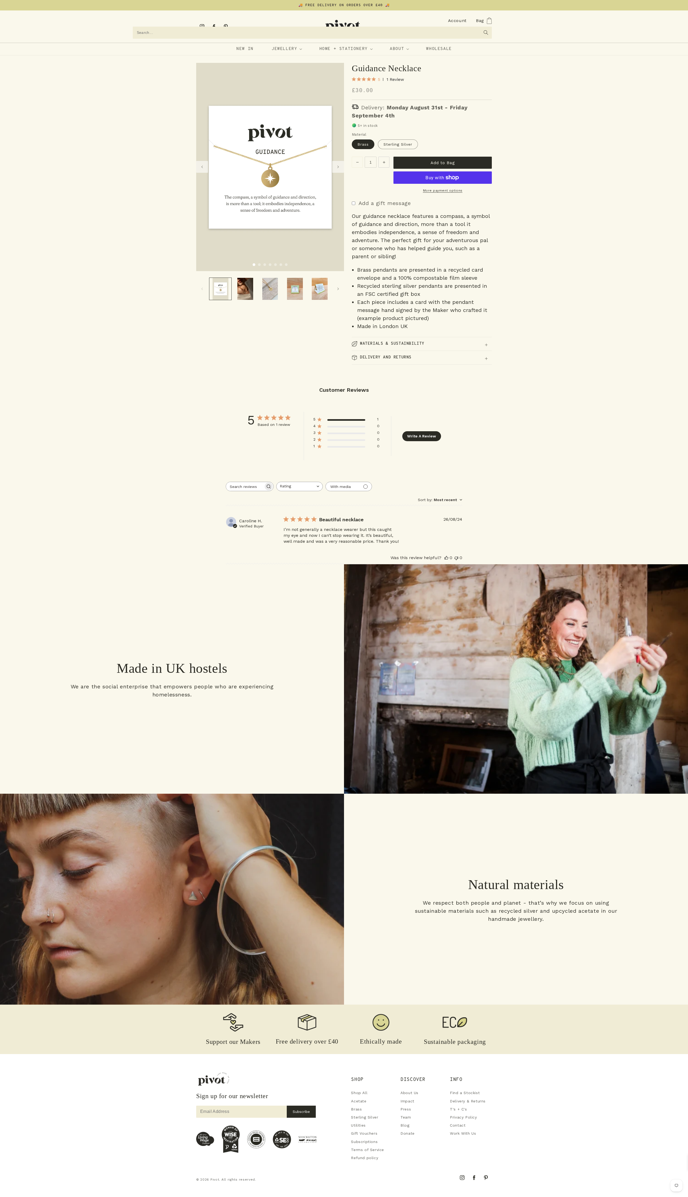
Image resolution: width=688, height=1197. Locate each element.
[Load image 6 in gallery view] (281, 264)
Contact (457, 1125)
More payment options (443, 190)
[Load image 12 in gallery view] (320, 289)
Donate (407, 1133)
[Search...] (486, 32)
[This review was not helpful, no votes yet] (456, 557)
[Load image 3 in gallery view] (264, 264)
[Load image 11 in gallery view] (295, 289)
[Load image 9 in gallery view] (245, 289)
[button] (445, 21)
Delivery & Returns (468, 1101)
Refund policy (364, 1158)
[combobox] (312, 33)
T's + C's (458, 1109)
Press (405, 1109)
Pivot (214, 1179)
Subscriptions (364, 1142)
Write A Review (421, 436)
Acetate (358, 1101)
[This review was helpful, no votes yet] (446, 557)
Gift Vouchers (364, 1133)
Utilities (358, 1125)
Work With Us (463, 1133)
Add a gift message (385, 203)
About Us (409, 1093)
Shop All (359, 1093)
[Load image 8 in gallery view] (220, 289)
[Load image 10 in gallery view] (270, 289)
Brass (363, 144)
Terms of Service (367, 1150)
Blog (404, 1125)
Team (405, 1117)
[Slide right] (338, 167)
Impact (407, 1101)
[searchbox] (245, 486)
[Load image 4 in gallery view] (270, 264)
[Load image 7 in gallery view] (286, 264)
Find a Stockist (465, 1093)
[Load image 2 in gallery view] (259, 264)
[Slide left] (202, 167)
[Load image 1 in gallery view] (254, 264)
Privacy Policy (463, 1117)
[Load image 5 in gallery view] (275, 264)
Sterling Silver (398, 144)
